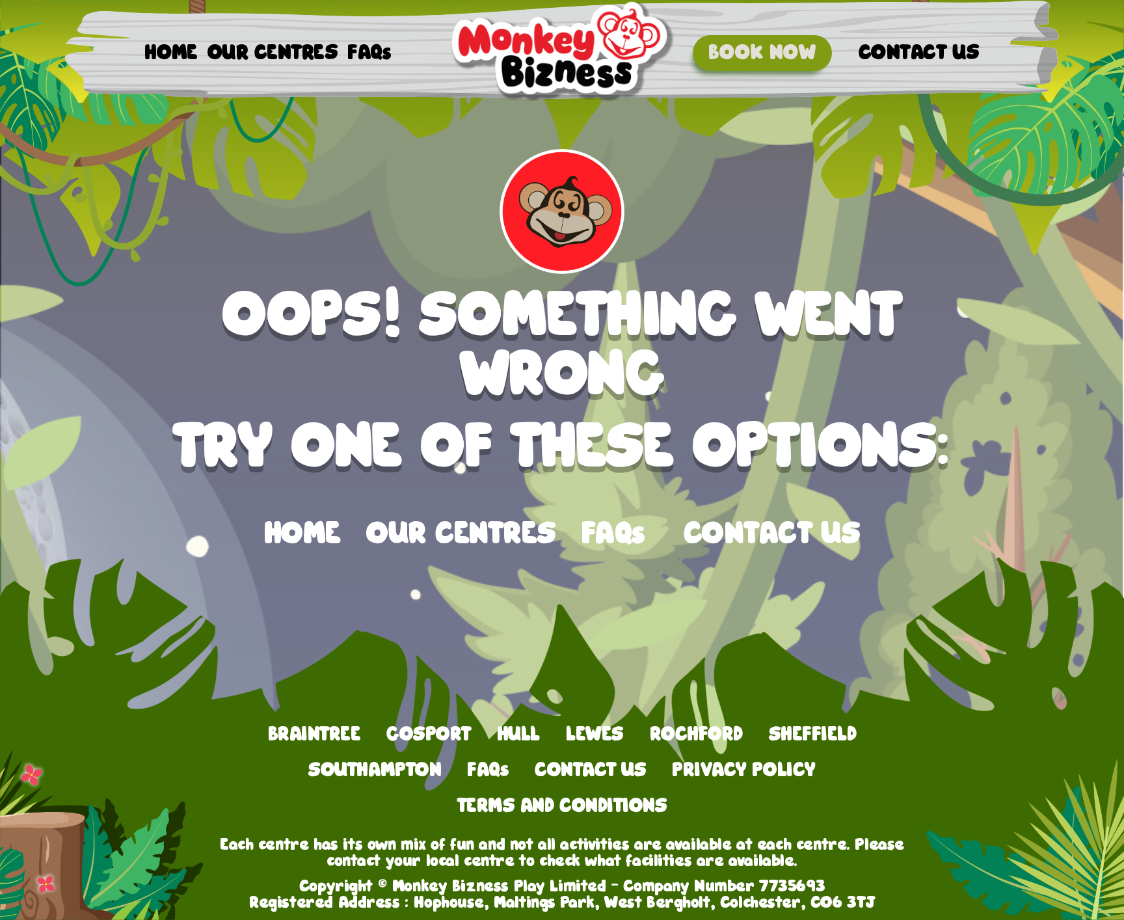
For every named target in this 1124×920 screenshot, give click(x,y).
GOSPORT (428, 734)
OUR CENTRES (272, 53)
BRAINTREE (314, 734)
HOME (171, 53)
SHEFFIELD (813, 734)
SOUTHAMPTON (374, 770)
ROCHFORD (696, 734)
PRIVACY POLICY (743, 770)
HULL (518, 734)
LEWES (595, 734)
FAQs (369, 53)
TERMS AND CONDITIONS (562, 806)
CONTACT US (919, 53)
